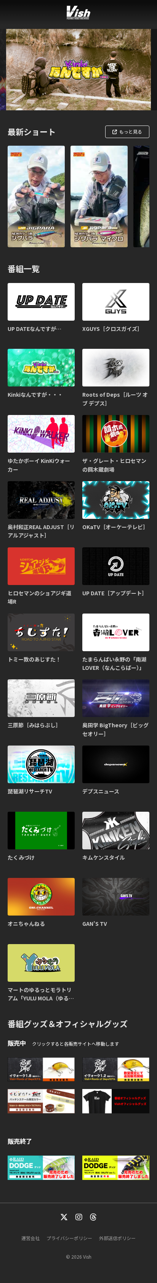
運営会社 (30, 1238)
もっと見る (130, 131)
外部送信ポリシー (117, 1238)
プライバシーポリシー (69, 1238)
